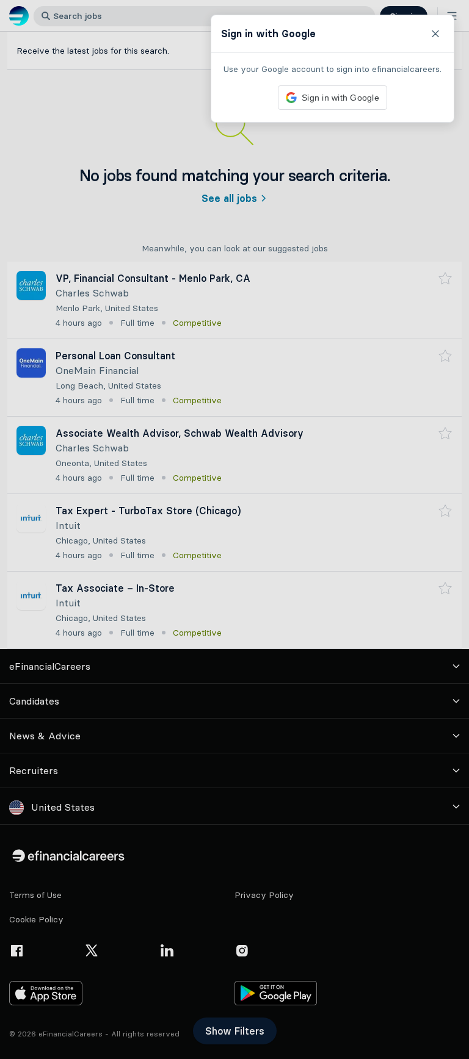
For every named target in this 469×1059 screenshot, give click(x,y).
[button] (234, 529)
